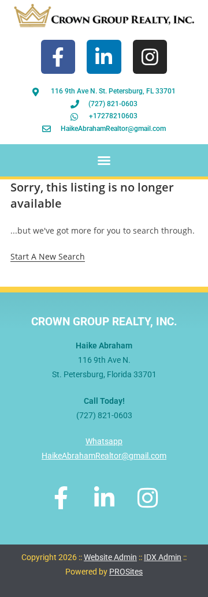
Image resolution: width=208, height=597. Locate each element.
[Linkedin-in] (104, 57)
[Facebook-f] (58, 57)
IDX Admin (162, 557)
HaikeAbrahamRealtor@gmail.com (104, 455)
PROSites (126, 571)
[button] (104, 160)
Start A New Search (47, 256)
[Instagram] (150, 57)
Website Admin (110, 557)
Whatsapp (104, 441)
